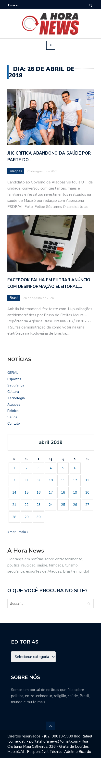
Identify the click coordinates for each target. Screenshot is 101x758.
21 (14, 504)
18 (63, 492)
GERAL (12, 372)
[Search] (90, 5)
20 (87, 492)
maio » (23, 532)
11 (63, 480)
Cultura (13, 391)
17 (51, 492)
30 (38, 517)
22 (26, 504)
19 (75, 492)
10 (51, 480)
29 (26, 517)
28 (14, 517)
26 (75, 504)
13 (87, 480)
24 (51, 504)
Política (13, 410)
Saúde (12, 417)
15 (26, 492)
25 (63, 504)
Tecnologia (16, 398)
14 (14, 492)
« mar (11, 532)
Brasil (14, 298)
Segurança (15, 385)
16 (38, 492)
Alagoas (16, 171)
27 (87, 504)
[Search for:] (23, 5)
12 (75, 480)
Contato (13, 423)
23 (38, 504)
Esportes (14, 379)
